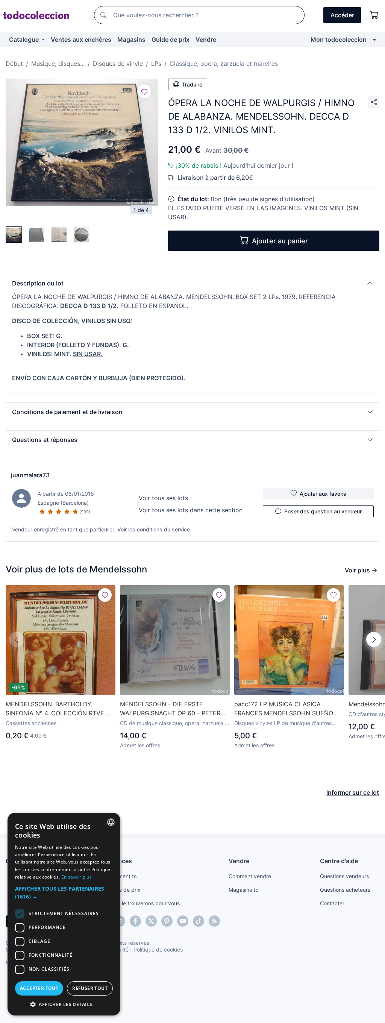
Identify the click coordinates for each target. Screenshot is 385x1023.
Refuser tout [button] (90, 988)
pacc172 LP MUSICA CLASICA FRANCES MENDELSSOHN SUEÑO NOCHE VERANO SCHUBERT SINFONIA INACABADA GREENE (283, 709)
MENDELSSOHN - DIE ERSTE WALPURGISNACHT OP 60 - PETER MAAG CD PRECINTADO (170, 709)
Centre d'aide (339, 861)
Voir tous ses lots (163, 498)
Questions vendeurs (344, 876)
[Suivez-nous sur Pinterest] (167, 921)
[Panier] (374, 15)
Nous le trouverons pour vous (144, 903)
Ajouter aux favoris (323, 493)
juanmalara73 (30, 475)
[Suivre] (144, 91)
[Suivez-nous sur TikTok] (198, 921)
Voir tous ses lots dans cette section (191, 510)
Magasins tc (243, 889)
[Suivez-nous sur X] (151, 921)
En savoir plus (76, 877)
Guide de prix (170, 39)
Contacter (332, 903)
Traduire (192, 84)
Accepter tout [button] (39, 988)
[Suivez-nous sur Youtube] (182, 921)
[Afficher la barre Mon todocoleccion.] (374, 39)
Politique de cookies (158, 949)
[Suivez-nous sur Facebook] (135, 921)
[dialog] (64, 914)
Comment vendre (250, 876)
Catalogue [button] (24, 39)
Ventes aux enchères (81, 39)
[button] (192, 283)
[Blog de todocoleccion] (214, 921)
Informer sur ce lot (352, 792)
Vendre (206, 39)
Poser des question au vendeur (323, 511)
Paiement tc (122, 876)
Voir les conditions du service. (154, 529)
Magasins (131, 39)
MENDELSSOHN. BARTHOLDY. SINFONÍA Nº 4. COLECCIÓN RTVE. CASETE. (56, 709)
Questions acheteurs (345, 889)
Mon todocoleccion (339, 39)
